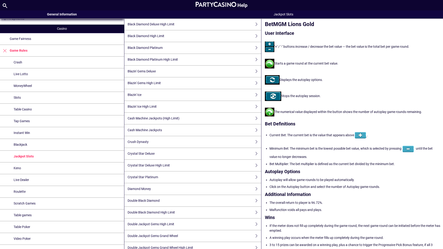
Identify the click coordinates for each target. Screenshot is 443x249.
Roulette (20, 191)
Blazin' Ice (134, 95)
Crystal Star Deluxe (141, 153)
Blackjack (20, 144)
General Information (62, 14)
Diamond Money (139, 189)
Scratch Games (25, 203)
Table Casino (23, 109)
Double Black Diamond (144, 200)
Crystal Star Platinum (143, 177)
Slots (17, 97)
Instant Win (22, 133)
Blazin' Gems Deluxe (142, 71)
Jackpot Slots (24, 156)
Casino (62, 28)
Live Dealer (21, 180)
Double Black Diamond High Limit (151, 212)
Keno (17, 168)
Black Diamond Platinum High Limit (153, 59)
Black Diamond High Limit (146, 36)
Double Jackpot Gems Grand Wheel (153, 236)
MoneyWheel (23, 86)
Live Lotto (21, 74)
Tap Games (22, 121)
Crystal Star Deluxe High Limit (149, 165)
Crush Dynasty (138, 142)
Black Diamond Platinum (145, 48)
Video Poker (22, 238)
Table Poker (22, 227)
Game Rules (18, 50)
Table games (23, 215)
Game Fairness (20, 39)
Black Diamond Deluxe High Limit (151, 24)
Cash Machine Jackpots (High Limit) (154, 118)
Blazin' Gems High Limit (144, 83)
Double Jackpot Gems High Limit (151, 224)
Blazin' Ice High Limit (142, 106)
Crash (18, 62)
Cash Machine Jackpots (145, 130)
